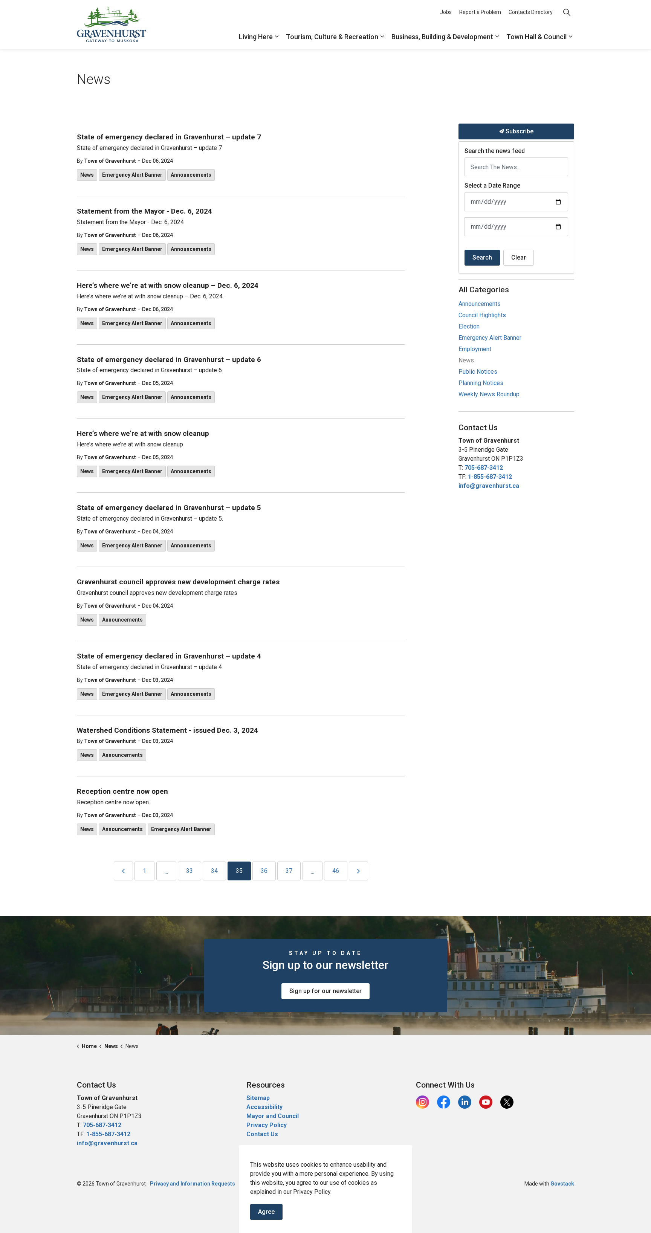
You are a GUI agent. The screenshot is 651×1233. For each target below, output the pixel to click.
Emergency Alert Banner (132, 175)
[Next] (358, 871)
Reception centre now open (122, 791)
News (87, 175)
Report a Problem (480, 12)
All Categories (483, 289)
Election (469, 326)
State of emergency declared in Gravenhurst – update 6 (169, 360)
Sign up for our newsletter (325, 991)
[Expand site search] (566, 12)
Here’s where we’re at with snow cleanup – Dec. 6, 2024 (167, 285)
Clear (518, 257)
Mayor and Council (273, 1116)
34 (214, 870)
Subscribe (518, 131)
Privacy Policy (266, 1125)
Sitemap (258, 1098)
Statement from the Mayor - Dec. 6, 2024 (144, 211)
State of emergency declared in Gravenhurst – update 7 (169, 137)
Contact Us (262, 1134)
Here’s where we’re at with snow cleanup (143, 433)
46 (335, 870)
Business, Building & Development (442, 37)
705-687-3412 (484, 467)
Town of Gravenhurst (110, 161)
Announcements (191, 175)
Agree (266, 1211)
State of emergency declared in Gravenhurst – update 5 (169, 508)
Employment (474, 349)
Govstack (562, 1184)
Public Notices (477, 371)
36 (264, 870)
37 (289, 870)
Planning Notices (480, 383)
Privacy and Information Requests (192, 1184)
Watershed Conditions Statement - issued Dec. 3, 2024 (167, 730)
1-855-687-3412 (490, 476)
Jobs (446, 12)
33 (189, 870)
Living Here (256, 37)
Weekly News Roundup (489, 394)
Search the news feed (495, 150)
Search (482, 257)
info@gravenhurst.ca (488, 485)
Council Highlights (482, 315)
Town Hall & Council (536, 37)
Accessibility (264, 1107)
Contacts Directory (531, 12)
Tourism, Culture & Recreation (332, 37)
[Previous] (123, 871)
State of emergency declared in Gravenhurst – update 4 (169, 656)
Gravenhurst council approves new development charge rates (178, 582)
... (166, 871)
